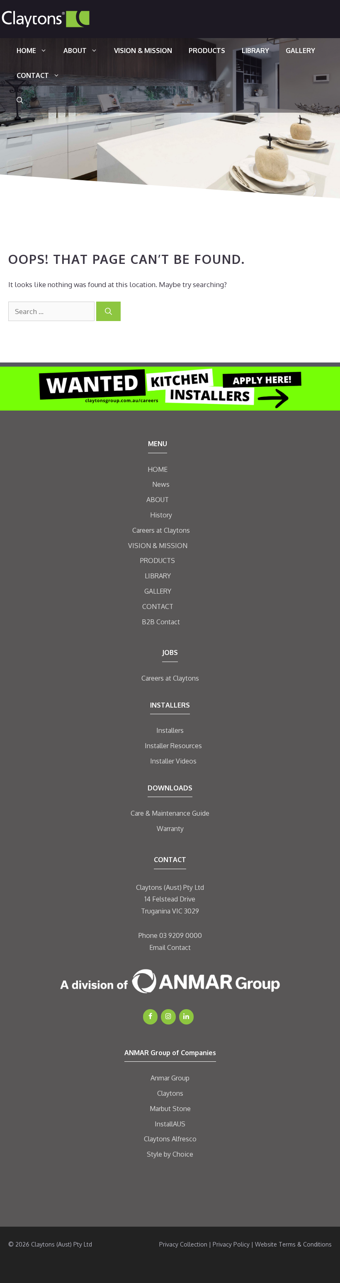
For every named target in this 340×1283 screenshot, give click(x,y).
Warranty (170, 828)
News (161, 484)
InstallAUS (170, 1124)
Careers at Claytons (161, 530)
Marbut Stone (170, 1108)
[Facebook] (150, 1016)
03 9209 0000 (180, 935)
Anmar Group (170, 1078)
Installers (170, 730)
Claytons (170, 1093)
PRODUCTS (207, 50)
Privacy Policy (231, 1244)
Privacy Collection (183, 1244)
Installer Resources (173, 746)
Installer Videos (173, 761)
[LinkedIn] (186, 1016)
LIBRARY (255, 50)
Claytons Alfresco (170, 1139)
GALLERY (300, 50)
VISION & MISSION (143, 50)
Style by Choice (170, 1154)
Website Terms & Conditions (293, 1244)
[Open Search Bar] (20, 100)
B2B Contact (161, 622)
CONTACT (33, 75)
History (161, 515)
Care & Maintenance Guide (170, 813)
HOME (26, 50)
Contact (179, 947)
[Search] (108, 311)
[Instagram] (168, 1016)
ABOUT (75, 50)
